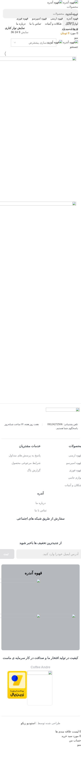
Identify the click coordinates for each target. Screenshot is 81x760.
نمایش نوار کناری (15, 28)
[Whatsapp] (35, 528)
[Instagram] (45, 528)
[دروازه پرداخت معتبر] (17, 684)
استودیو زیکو (28, 723)
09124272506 (55, 424)
